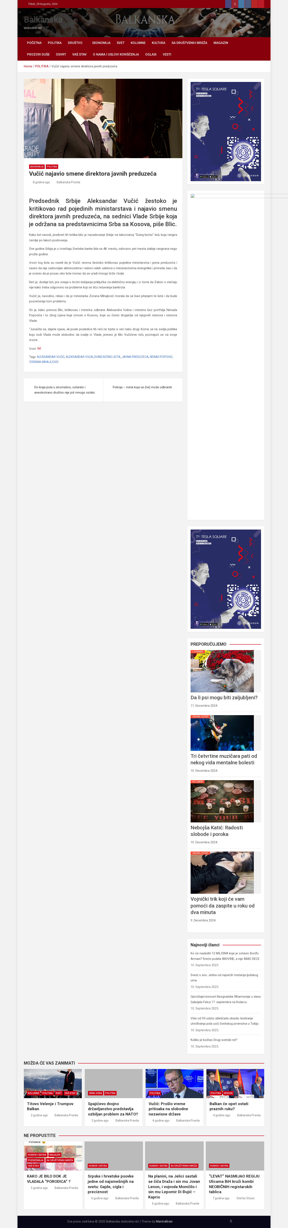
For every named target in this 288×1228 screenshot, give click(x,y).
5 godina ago (39, 1188)
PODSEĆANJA (35, 1160)
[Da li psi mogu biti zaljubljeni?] (222, 650)
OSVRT (61, 54)
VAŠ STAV (79, 54)
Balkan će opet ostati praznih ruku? (229, 1106)
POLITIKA (55, 43)
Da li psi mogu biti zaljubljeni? (224, 698)
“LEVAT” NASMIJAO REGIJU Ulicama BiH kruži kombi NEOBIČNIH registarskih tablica (234, 1184)
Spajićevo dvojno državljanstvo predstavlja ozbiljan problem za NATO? (113, 1109)
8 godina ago (41, 182)
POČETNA (34, 43)
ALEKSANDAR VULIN (79, 357)
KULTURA (158, 43)
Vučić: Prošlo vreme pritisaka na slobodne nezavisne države (168, 1109)
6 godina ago (99, 1198)
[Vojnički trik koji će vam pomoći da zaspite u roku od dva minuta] (222, 851)
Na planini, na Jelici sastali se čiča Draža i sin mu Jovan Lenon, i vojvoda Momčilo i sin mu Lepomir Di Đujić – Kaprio (174, 1186)
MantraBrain (164, 1221)
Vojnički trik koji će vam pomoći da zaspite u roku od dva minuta (223, 905)
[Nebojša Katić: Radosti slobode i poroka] (222, 780)
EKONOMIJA (101, 43)
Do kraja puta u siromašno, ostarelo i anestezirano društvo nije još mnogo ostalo (64, 390)
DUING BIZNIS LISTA (107, 357)
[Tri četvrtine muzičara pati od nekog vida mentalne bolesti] (222, 715)
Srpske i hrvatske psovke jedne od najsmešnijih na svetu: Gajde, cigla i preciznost (111, 1184)
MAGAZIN (221, 43)
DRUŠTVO (75, 43)
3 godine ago (100, 1120)
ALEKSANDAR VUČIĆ (51, 357)
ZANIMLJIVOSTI (200, 717)
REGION (228, 1093)
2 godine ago (39, 1115)
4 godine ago (161, 1120)
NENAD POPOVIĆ (161, 357)
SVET (120, 43)
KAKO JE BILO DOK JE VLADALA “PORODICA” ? (48, 1179)
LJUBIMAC (197, 652)
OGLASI (150, 54)
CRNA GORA (95, 1093)
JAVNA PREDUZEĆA (135, 357)
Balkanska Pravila (68, 182)
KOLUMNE (138, 43)
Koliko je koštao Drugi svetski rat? (214, 1040)
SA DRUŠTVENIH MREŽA (189, 43)
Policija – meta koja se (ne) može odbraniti (142, 387)
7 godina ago (221, 1198)
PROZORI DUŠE (38, 54)
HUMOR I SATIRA (37, 1154)
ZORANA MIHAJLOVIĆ (44, 362)
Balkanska (43, 20)
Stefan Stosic (246, 1198)
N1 (39, 348)
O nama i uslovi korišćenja (116, 54)
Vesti (167, 54)
